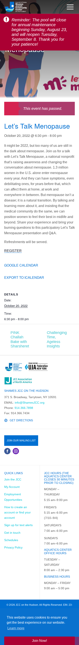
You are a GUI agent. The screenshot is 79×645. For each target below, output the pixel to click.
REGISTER (13, 251)
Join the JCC (12, 479)
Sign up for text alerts (18, 525)
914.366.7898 (24, 408)
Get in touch (12, 532)
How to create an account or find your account (17, 512)
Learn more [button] (15, 628)
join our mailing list (21, 440)
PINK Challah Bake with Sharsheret (20, 339)
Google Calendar (21, 265)
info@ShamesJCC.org (29, 402)
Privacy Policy (13, 547)
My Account (12, 487)
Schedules (11, 540)
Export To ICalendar (24, 277)
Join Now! (39, 640)
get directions (21, 420)
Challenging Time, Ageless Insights (57, 339)
